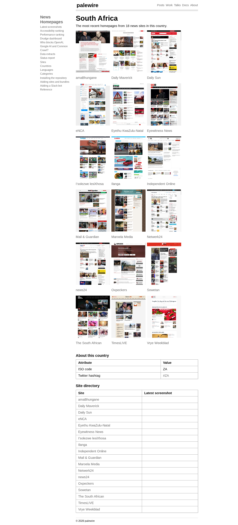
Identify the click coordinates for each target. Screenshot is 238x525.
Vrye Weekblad (158, 343)
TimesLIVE (119, 343)
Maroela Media (122, 237)
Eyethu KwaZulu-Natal (127, 130)
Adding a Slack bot (51, 85)
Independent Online (161, 184)
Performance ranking (52, 34)
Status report (47, 58)
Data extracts (47, 54)
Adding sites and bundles (54, 81)
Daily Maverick (121, 77)
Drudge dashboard (51, 38)
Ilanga (115, 184)
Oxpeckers (119, 290)
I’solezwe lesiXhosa (92, 438)
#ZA (166, 375)
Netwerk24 (154, 237)
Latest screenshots (51, 27)
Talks (177, 5)
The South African (89, 343)
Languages (46, 69)
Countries (45, 66)
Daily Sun (154, 77)
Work (169, 5)
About (194, 5)
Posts (160, 5)
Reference (46, 89)
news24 (81, 290)
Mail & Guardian (87, 237)
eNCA (80, 130)
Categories (46, 73)
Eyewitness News (159, 130)
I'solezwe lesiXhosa (90, 184)
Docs (185, 5)
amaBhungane (86, 77)
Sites (43, 62)
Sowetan (153, 290)
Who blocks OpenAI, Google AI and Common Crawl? (54, 46)
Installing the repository (53, 78)
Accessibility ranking (52, 30)
